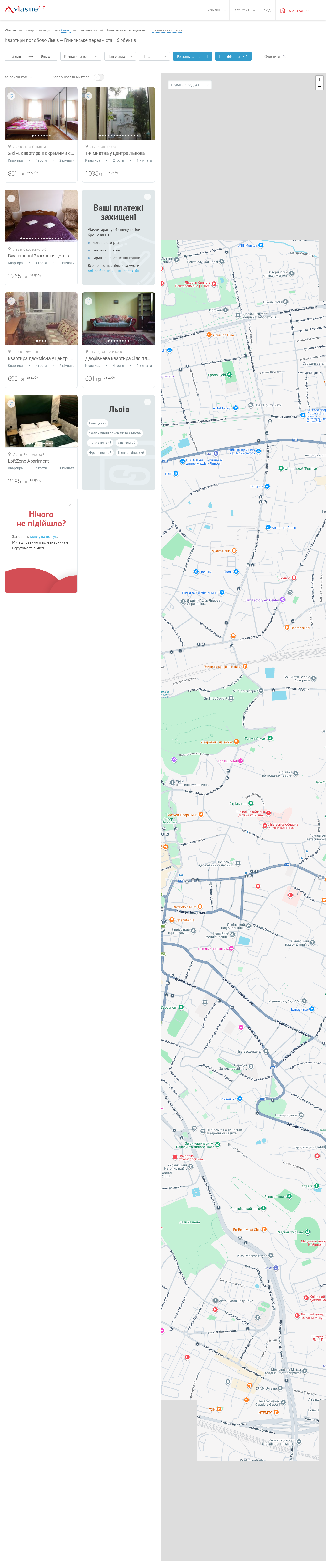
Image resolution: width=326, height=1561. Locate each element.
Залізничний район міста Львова (115, 433)
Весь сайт (241, 10)
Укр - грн (214, 10)
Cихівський (127, 443)
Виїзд (45, 56)
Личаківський (100, 443)
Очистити (272, 56)
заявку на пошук (43, 536)
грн (22, 173)
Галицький (97, 423)
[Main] (25, 9)
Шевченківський (131, 453)
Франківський (100, 453)
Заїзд (16, 56)
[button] (319, 79)
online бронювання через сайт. (114, 270)
